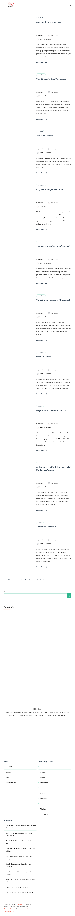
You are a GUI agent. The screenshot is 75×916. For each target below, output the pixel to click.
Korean (42, 793)
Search (6, 592)
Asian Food (41, 74)
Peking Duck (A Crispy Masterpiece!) (18, 887)
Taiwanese (43, 804)
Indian (42, 777)
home (7, 777)
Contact (8, 772)
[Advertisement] (17, 735)
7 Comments (44, 206)
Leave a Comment (45, 39)
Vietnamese (44, 814)
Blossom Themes (9, 909)
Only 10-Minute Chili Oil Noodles (51, 79)
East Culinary (19, 904)
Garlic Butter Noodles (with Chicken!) (53, 300)
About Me (9, 767)
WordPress (27, 909)
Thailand (40, 18)
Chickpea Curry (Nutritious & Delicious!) (20, 892)
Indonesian (44, 783)
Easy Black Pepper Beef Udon (49, 189)
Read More (40, 62)
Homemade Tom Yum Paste (48, 22)
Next (42, 579)
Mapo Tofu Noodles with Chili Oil (51, 410)
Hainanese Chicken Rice (47, 526)
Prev (8, 579)
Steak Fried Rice (43, 356)
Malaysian (43, 798)
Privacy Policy (11, 783)
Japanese (43, 788)
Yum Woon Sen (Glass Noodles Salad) (53, 246)
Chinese (40, 406)
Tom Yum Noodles (44, 135)
